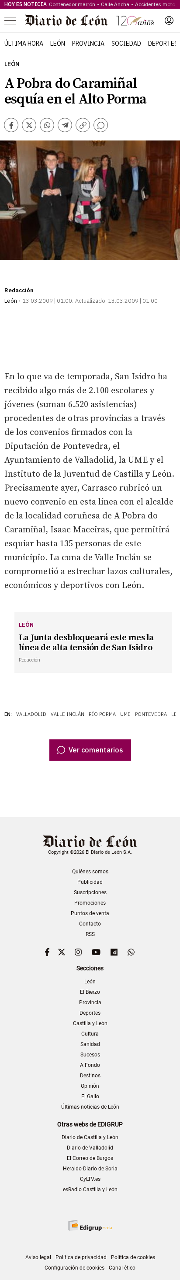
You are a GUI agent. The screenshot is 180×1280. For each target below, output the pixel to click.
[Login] (169, 20)
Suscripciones (90, 892)
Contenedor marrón (72, 4)
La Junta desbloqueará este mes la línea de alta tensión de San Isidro (86, 642)
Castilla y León (90, 1023)
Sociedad (126, 43)
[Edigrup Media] (90, 1225)
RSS (90, 934)
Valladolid (31, 714)
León (57, 43)
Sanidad (90, 1044)
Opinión (90, 1086)
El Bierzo (90, 992)
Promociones (90, 903)
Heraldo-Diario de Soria (90, 1169)
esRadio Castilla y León (90, 1189)
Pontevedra (151, 714)
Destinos (90, 1076)
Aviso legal (38, 1257)
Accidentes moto (155, 4)
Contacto (90, 924)
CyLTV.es (90, 1179)
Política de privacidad (81, 1257)
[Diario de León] (89, 20)
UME (125, 714)
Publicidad (90, 882)
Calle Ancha (115, 4)
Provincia (88, 43)
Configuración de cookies (74, 1268)
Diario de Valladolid (90, 1148)
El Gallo (90, 1096)
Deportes (163, 43)
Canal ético (122, 1268)
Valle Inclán (67, 714)
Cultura (90, 1034)
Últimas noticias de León (90, 1107)
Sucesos (90, 1055)
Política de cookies (133, 1257)
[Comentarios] (100, 125)
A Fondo (90, 1065)
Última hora (23, 43)
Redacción (19, 290)
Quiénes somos (90, 872)
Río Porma (102, 714)
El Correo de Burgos (90, 1158)
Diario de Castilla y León (90, 1137)
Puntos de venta (90, 913)
